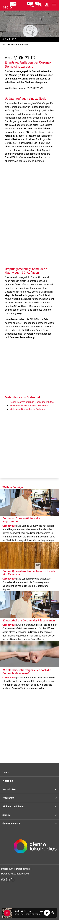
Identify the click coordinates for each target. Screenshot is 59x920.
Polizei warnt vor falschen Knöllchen (29, 405)
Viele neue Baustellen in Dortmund (28, 409)
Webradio (7, 780)
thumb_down (41, 913)
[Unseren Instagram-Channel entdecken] (13, 880)
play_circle (47, 912)
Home (5, 772)
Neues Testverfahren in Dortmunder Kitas (32, 402)
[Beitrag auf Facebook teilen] (21, 58)
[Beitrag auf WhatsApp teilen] (15, 58)
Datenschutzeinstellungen (15, 873)
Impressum (7, 868)
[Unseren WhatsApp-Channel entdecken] (3, 880)
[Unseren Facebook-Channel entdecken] (8, 880)
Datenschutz (23, 868)
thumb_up (52, 913)
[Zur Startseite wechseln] (9, 5)
